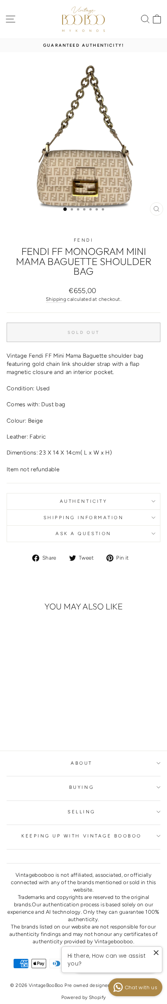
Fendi (84, 240)
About (81, 763)
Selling (82, 811)
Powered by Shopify (83, 997)
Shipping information (83, 517)
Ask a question (83, 533)
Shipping (56, 299)
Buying (81, 787)
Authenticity (83, 501)
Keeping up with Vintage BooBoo (81, 836)
